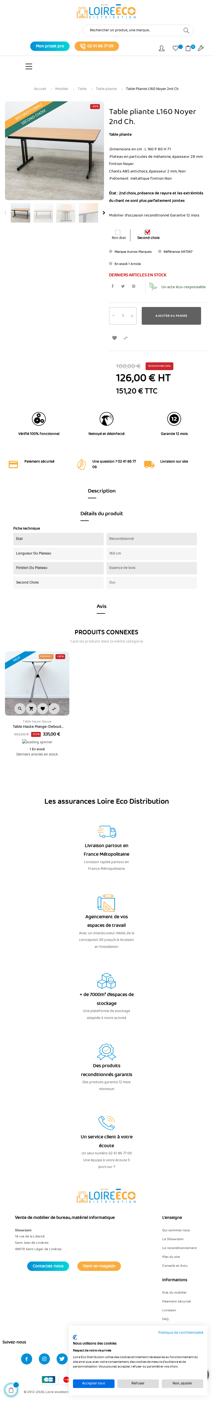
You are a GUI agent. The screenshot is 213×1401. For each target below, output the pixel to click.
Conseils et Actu (174, 1265)
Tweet (123, 286)
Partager (112, 286)
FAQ (165, 1319)
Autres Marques (139, 251)
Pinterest (133, 286)
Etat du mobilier (174, 1292)
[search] (186, 30)
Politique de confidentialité (180, 1333)
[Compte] (162, 49)
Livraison (169, 1310)
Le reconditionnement (179, 1248)
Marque (120, 251)
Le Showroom (173, 1239)
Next (104, 213)
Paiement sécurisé (176, 1301)
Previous (5, 213)
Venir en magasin (99, 1266)
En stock (121, 264)
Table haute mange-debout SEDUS (37, 726)
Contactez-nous (48, 1266)
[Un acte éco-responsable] (153, 287)
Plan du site (171, 1257)
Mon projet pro (50, 46)
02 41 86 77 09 (100, 46)
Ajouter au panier (171, 316)
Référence (172, 251)
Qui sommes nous (176, 1230)
